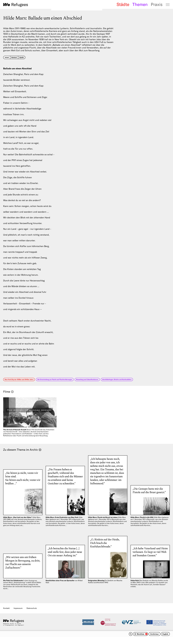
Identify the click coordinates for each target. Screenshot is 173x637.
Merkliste (142, 634)
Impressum (18, 608)
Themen (140, 4)
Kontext (14, 57)
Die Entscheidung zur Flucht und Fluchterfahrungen (54, 379)
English (165, 634)
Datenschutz (32, 608)
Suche (130, 634)
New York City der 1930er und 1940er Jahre (19, 379)
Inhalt (7, 57)
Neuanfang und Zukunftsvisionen (87, 379)
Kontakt (6, 608)
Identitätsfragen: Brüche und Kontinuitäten (117, 379)
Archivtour (154, 634)
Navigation (168, 5)
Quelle (21, 57)
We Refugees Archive (15, 5)
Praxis (156, 4)
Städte (123, 4)
